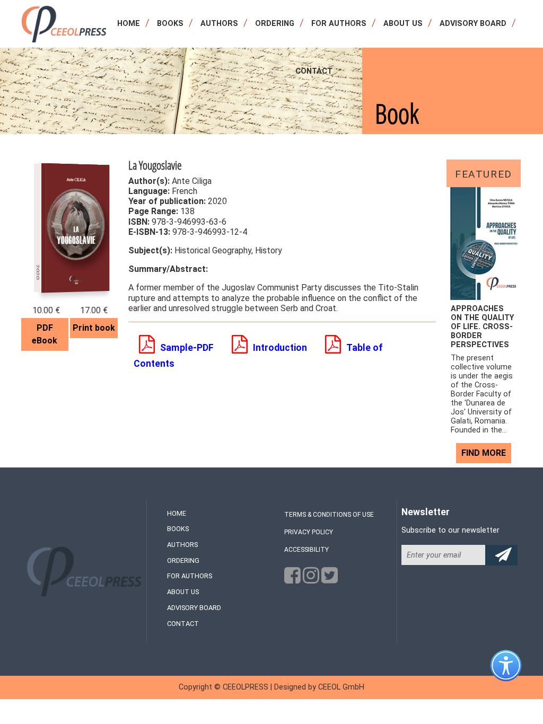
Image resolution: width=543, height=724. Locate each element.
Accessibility (306, 549)
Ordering (274, 23)
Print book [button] (94, 328)
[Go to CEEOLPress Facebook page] (292, 578)
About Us (403, 23)
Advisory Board (473, 23)
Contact (313, 71)
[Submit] (501, 555)
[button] (179, 347)
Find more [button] (483, 453)
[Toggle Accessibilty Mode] (514, 673)
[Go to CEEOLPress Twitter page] (329, 578)
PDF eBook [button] (44, 334)
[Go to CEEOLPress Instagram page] (311, 578)
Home (128, 23)
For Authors (338, 23)
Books (170, 23)
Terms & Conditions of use (329, 514)
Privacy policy (308, 532)
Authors (219, 23)
